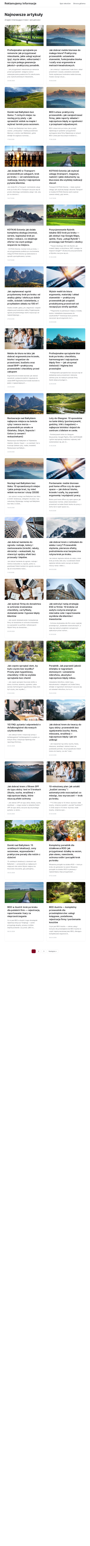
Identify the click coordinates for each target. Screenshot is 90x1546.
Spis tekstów (65, 3)
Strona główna (79, 3)
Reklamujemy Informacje (20, 3)
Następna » (53, 951)
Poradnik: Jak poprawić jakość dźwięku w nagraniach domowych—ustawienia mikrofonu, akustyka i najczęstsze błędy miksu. (65, 671)
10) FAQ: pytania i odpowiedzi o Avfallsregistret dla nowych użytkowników (24, 727)
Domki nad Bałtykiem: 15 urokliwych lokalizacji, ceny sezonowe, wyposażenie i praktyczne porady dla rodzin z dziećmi (23, 851)
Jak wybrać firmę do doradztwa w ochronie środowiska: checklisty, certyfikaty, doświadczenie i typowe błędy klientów (24, 610)
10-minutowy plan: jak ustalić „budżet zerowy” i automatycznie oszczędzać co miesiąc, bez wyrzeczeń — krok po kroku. (66, 792)
